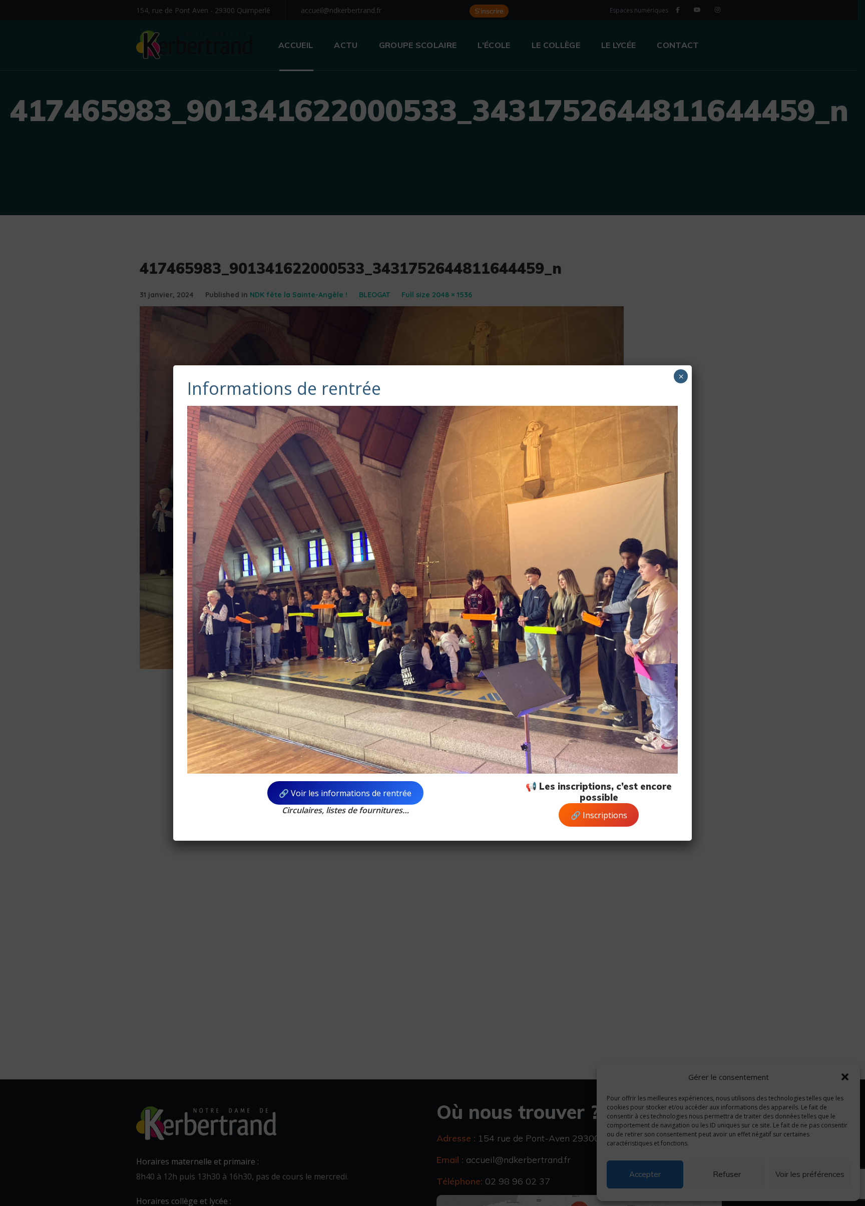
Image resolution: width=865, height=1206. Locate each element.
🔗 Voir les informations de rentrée (345, 793)
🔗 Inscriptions (599, 815)
